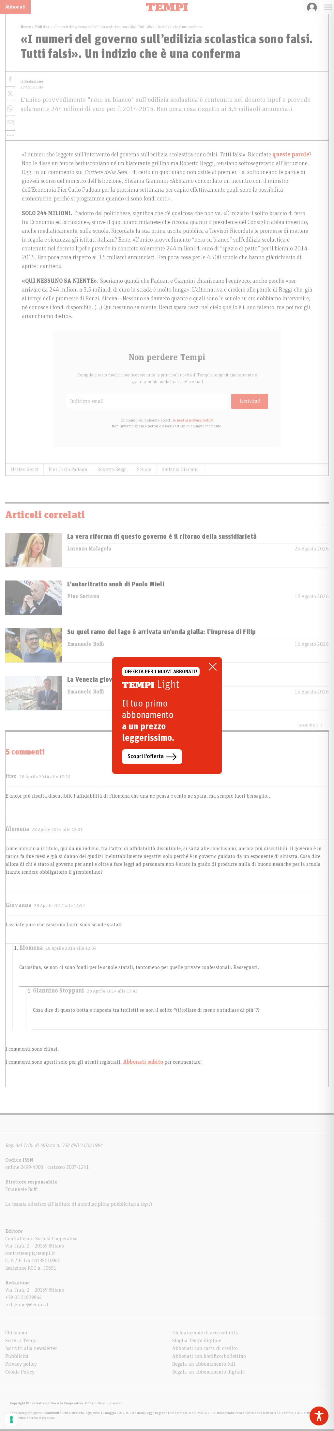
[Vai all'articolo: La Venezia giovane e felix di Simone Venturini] (33, 693)
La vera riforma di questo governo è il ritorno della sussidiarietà (161, 536)
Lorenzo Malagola (89, 548)
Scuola (144, 469)
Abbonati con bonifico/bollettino (209, 1356)
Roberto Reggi (112, 469)
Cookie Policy (20, 1372)
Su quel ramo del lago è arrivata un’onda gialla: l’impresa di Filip (161, 632)
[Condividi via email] (10, 123)
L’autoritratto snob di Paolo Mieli (115, 584)
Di (32, 81)
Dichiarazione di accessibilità (205, 1332)
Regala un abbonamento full (203, 1364)
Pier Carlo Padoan (68, 469)
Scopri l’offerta (146, 756)
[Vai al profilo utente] (312, 7)
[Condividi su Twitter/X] (10, 94)
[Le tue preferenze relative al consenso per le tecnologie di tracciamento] (11, 1419)
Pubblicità (17, 1356)
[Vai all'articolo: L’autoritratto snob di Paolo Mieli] (33, 597)
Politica (42, 27)
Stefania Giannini (180, 469)
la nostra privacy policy (193, 420)
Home (26, 27)
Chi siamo (16, 1332)
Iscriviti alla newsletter (31, 1348)
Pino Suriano (83, 596)
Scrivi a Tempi (21, 1340)
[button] (10, 135)
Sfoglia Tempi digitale (196, 1340)
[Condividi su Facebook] (10, 79)
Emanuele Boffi (85, 644)
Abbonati (15, 6)
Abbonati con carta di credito (205, 1348)
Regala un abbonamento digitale (208, 1372)
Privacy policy (21, 1364)
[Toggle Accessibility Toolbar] (319, 1416)
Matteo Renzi (24, 469)
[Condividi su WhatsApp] (10, 108)
